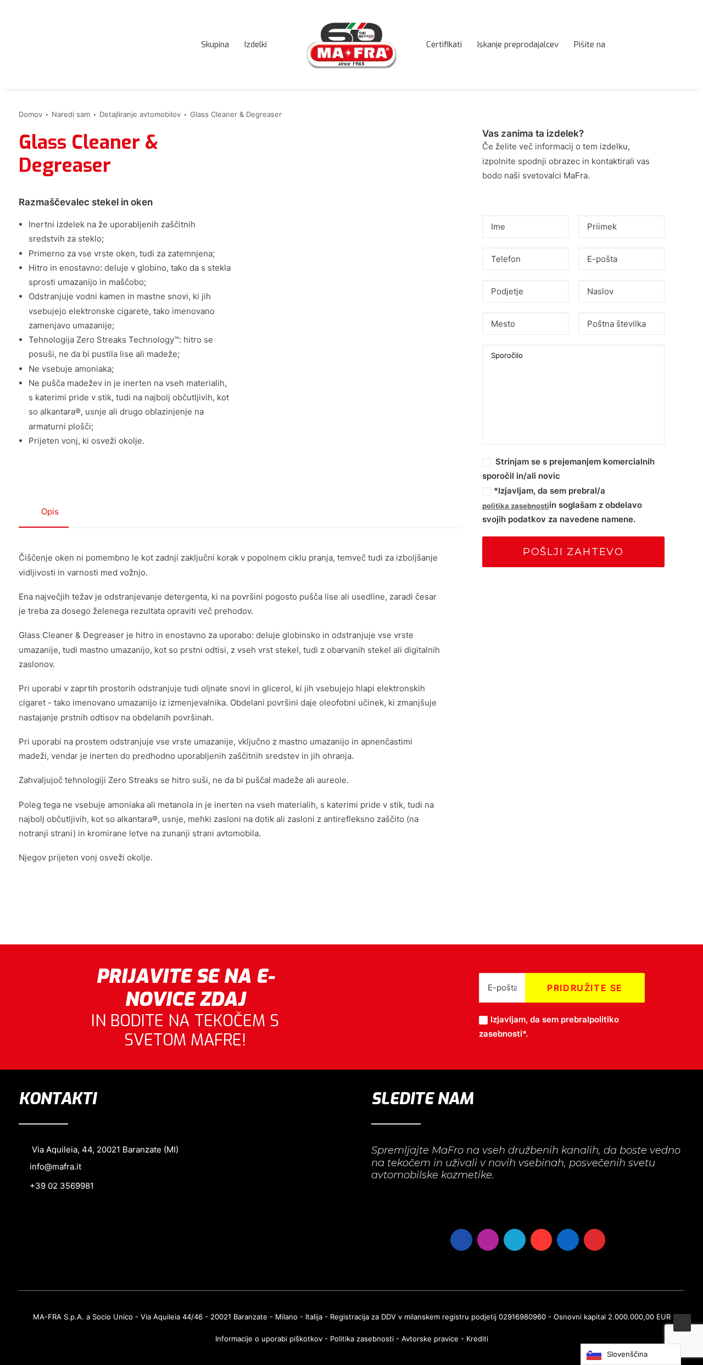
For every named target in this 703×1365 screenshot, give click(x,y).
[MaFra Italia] (351, 44)
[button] (679, 44)
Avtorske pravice (430, 1338)
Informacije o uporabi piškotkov (268, 1338)
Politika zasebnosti (362, 1338)
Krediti (477, 1338)
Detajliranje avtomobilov (140, 114)
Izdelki (255, 44)
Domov (30, 114)
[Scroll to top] (682, 1322)
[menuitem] (215, 44)
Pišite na (589, 44)
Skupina (215, 44)
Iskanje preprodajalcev (518, 44)
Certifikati (444, 44)
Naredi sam (71, 114)
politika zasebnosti (515, 505)
